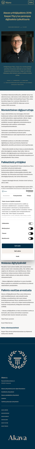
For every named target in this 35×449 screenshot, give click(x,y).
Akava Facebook (5, 416)
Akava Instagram (5, 413)
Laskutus (3, 398)
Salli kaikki (17, 246)
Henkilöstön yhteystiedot (7, 392)
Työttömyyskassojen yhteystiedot (10, 401)
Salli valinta (17, 251)
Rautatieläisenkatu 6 (8, 381)
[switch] (30, 228)
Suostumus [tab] (6, 195)
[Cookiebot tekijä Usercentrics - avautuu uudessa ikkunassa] (26, 191)
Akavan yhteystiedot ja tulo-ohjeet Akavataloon (13, 388)
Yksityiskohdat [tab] (17, 195)
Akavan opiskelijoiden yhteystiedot (10, 395)
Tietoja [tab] (29, 195)
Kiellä (17, 256)
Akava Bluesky (4, 419)
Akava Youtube (4, 423)
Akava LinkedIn (4, 410)
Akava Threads (4, 426)
